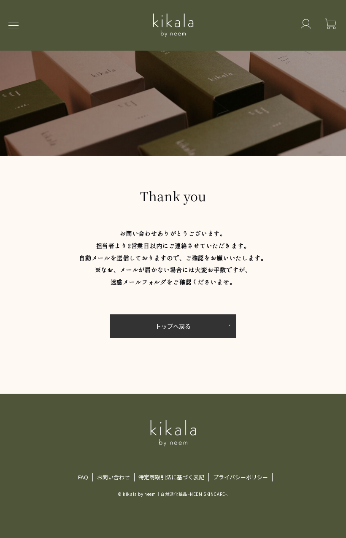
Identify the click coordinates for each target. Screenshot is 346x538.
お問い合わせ (113, 477)
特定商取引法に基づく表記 (171, 477)
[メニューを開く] (16, 25)
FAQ (83, 477)
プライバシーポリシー (240, 477)
